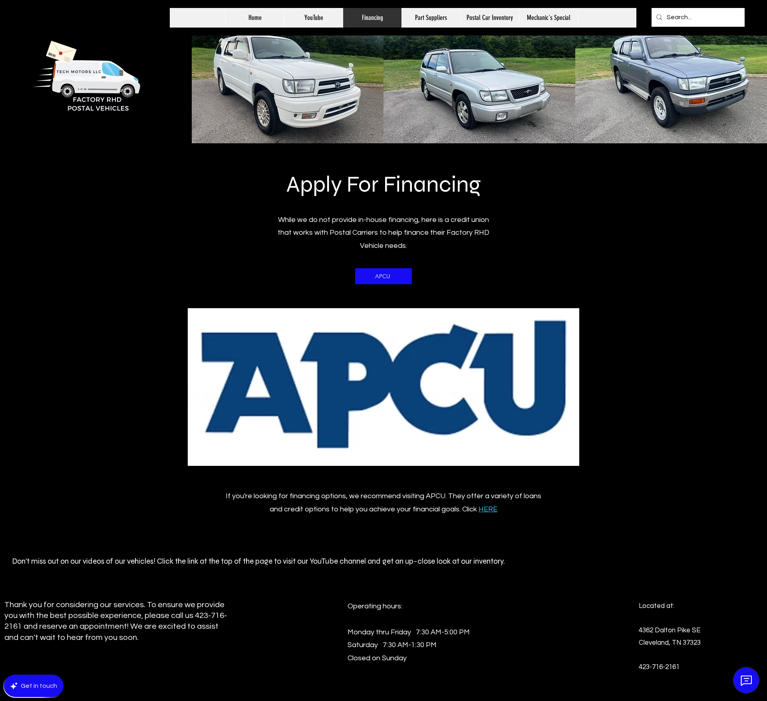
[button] (489, 18)
